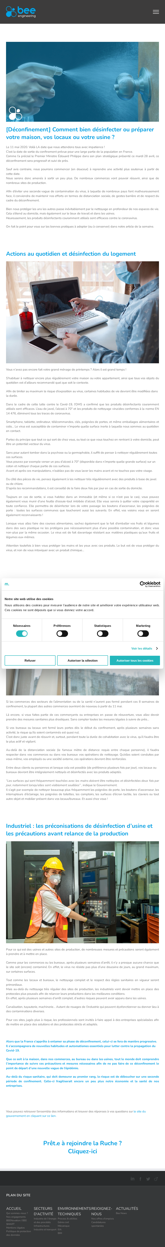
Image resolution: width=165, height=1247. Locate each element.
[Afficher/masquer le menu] (156, 12)
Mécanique (63, 1225)
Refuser (30, 660)
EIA (60, 1229)
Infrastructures (42, 1225)
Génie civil (63, 1222)
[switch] (62, 633)
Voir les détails (141, 648)
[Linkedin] (131, 1178)
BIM (60, 1233)
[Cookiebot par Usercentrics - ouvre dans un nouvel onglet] (142, 584)
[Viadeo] (155, 1178)
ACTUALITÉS (127, 1208)
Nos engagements (16, 1216)
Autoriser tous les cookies (135, 660)
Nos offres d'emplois (102, 1218)
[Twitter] (147, 1178)
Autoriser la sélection (83, 660)
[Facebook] (139, 1178)
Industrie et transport (45, 1229)
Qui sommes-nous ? (17, 1213)
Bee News (121, 1213)
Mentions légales (15, 1227)
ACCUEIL (14, 1208)
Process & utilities (67, 1218)
